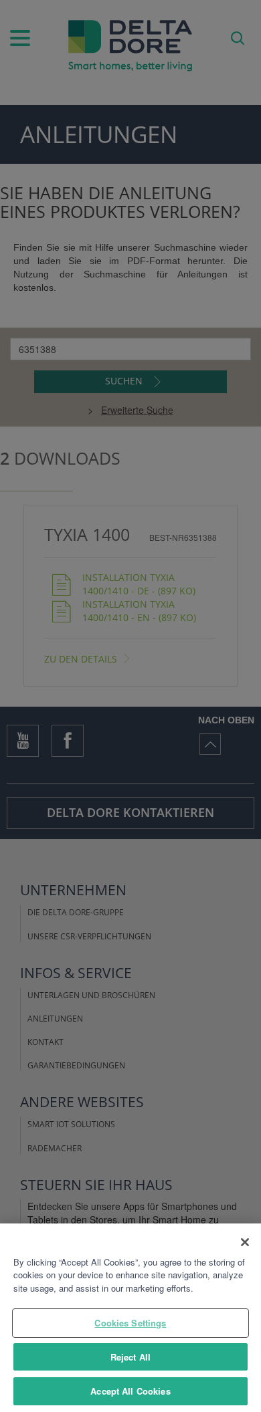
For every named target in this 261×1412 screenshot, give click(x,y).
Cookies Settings (130, 1322)
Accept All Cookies (130, 1391)
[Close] (245, 1242)
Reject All (130, 1356)
